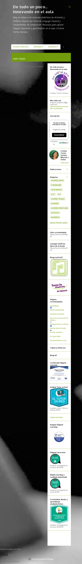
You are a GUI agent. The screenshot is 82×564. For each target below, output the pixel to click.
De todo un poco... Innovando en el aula (33, 9)
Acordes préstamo (59, 208)
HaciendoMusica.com (58, 340)
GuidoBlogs (54, 306)
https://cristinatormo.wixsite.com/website (59, 108)
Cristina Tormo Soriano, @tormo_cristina (65, 155)
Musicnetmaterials (57, 310)
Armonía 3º (38, 47)
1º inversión (56, 185)
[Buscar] (69, 6)
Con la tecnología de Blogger (42, 559)
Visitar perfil (65, 163)
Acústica (55, 213)
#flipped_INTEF (57, 180)
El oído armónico (56, 332)
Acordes (55, 203)
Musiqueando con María (59, 324)
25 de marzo (56, 190)
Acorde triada (58, 199)
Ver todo (19, 58)
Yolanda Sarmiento (57, 314)
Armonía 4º (53, 47)
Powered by (54, 143)
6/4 (59, 194)
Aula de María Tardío (58, 328)
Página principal (21, 47)
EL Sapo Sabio (55, 336)
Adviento (55, 217)
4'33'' (53, 194)
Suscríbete (59, 135)
